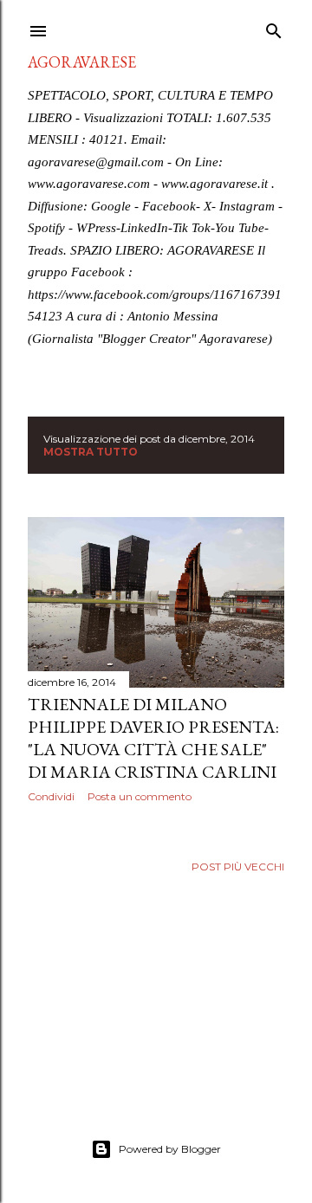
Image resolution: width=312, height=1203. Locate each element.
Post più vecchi (238, 866)
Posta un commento (140, 796)
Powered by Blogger (170, 1148)
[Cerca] (273, 27)
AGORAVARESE (82, 62)
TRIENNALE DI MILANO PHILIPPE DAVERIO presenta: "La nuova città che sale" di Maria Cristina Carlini (153, 738)
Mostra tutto (90, 451)
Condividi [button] (51, 796)
